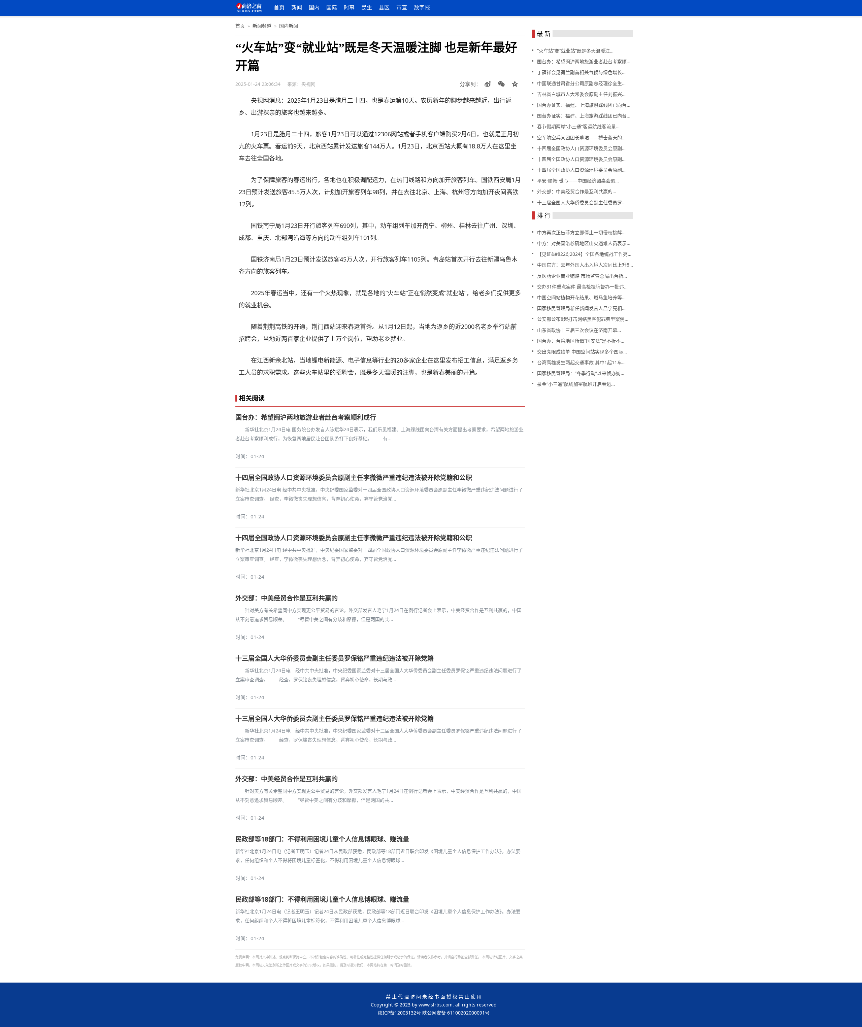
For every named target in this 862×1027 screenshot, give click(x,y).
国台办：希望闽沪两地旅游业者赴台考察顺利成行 (305, 417)
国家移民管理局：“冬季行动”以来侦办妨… (580, 373)
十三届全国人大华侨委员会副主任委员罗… (581, 202)
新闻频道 (262, 26)
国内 (314, 7)
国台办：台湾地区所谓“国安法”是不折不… (580, 341)
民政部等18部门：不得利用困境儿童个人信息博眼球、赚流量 (322, 839)
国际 (331, 7)
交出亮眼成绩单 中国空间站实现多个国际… (582, 351)
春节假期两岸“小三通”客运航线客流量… (578, 126)
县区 (384, 7)
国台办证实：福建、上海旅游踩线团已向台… (583, 105)
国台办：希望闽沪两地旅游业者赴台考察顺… (583, 61)
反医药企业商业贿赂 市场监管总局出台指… (582, 276)
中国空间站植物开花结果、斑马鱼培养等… (581, 297)
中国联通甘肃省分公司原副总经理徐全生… (581, 83)
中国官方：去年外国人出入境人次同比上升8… (585, 265)
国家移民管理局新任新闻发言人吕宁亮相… (581, 308)
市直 (401, 7)
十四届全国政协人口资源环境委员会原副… (581, 148)
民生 (366, 7)
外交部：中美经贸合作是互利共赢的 (286, 598)
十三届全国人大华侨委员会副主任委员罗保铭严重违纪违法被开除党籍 (334, 658)
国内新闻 (288, 26)
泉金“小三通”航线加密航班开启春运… (576, 384)
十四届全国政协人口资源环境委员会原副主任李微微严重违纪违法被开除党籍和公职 (353, 477)
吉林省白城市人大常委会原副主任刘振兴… (581, 94)
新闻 (296, 7)
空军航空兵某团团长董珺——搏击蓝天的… (581, 137)
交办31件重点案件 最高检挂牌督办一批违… (582, 286)
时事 (349, 7)
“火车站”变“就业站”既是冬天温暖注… (575, 50)
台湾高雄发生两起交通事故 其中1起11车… (581, 362)
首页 (279, 7)
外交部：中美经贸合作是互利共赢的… (576, 191)
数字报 (422, 7)
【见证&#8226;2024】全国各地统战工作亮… (584, 254)
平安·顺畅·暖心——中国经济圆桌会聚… (578, 180)
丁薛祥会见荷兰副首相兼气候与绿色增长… (581, 72)
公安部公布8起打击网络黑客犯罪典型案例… (582, 319)
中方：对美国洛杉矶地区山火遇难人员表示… (583, 243)
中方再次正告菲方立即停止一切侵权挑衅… (581, 232)
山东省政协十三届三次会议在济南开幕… (579, 330)
